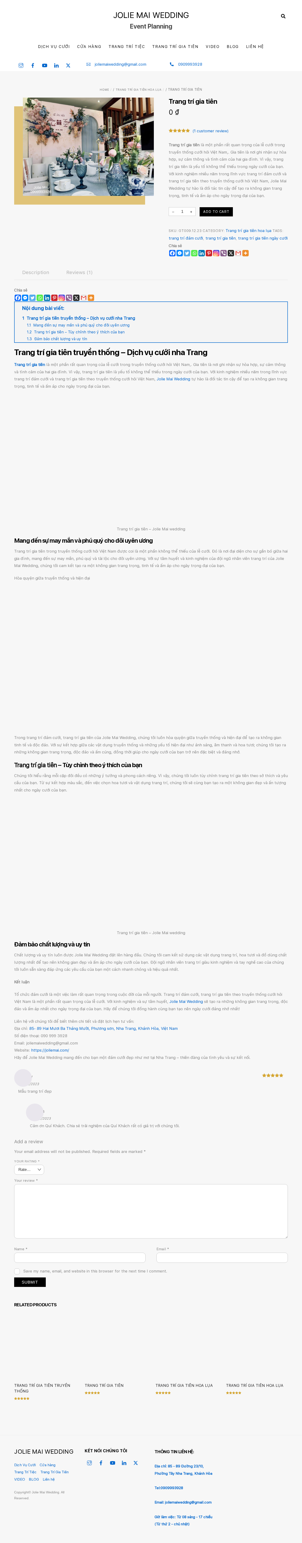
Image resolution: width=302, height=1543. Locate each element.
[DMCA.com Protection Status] (256, 1489)
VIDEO (212, 46)
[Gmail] (83, 298)
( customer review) (211, 131)
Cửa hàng (89, 46)
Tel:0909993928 (169, 1488)
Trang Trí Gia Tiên (175, 46)
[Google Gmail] (238, 253)
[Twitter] (187, 253)
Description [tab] (35, 272)
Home (104, 89)
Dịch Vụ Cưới (54, 46)
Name (21, 1249)
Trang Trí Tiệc (127, 46)
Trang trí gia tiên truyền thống (42, 1388)
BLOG (233, 46)
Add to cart (216, 212)
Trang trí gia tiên (104, 1385)
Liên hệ (255, 46)
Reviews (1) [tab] (79, 272)
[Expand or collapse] (282, 308)
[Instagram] (216, 253)
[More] (245, 253)
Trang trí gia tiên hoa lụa (139, 89)
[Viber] (223, 253)
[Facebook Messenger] (25, 298)
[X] (231, 253)
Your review (26, 1180)
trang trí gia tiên (221, 238)
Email (162, 1249)
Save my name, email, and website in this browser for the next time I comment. (95, 1271)
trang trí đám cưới (186, 238)
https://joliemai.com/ (50, 1050)
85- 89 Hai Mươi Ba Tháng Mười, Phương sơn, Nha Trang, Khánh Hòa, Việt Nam (103, 1028)
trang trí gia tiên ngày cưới (263, 238)
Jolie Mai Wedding (173, 379)
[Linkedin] (201, 253)
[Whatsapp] (194, 253)
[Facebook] (172, 253)
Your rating (27, 1161)
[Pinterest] (209, 253)
